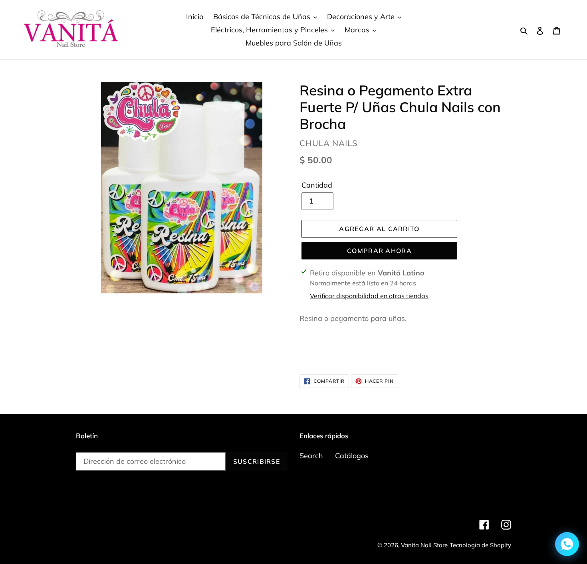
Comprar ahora (379, 251)
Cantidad (316, 185)
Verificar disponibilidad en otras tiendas (369, 296)
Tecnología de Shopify (480, 545)
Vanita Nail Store (424, 545)
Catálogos (352, 455)
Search (311, 455)
